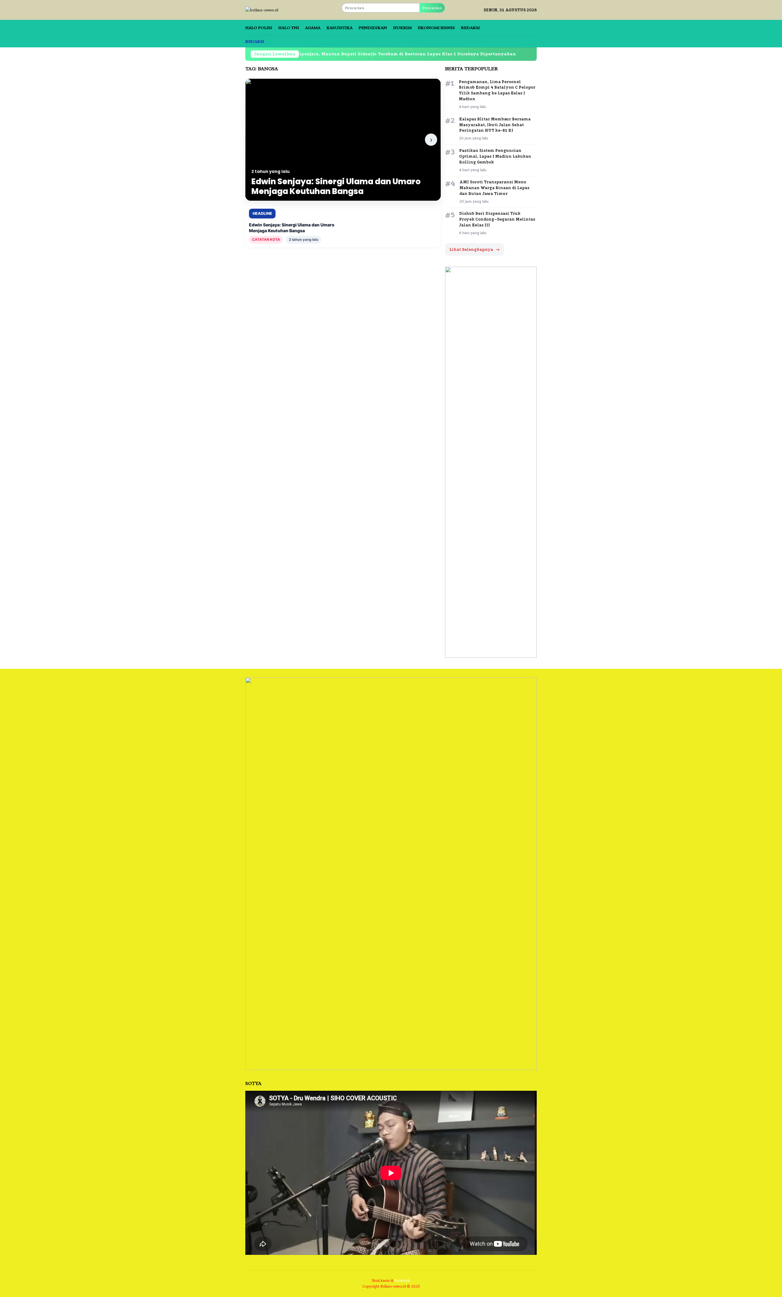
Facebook (402, 1280)
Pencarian (432, 7)
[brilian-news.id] (262, 9)
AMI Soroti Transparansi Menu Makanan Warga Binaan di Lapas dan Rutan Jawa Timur (494, 188)
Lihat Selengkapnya (474, 249)
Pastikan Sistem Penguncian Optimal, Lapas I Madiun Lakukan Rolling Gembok (495, 156)
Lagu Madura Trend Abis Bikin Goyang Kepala (530, 54)
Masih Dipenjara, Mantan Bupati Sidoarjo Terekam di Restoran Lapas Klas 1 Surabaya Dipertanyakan (340, 54)
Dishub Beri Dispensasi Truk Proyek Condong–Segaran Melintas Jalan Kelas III (497, 219)
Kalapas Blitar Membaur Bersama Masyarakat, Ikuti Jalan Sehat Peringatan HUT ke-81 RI (495, 125)
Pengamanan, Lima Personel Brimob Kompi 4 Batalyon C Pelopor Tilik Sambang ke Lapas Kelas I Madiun (497, 90)
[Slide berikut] (431, 140)
